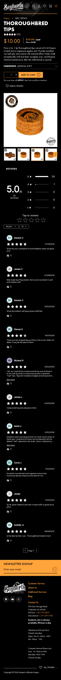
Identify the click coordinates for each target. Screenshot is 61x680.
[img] (17, 244)
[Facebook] (6, 599)
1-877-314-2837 (42, 612)
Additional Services (37, 591)
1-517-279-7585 (46, 615)
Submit (55, 571)
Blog (30, 596)
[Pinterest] (18, 599)
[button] (34, 6)
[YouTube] (12, 599)
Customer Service (36, 583)
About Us (32, 587)
